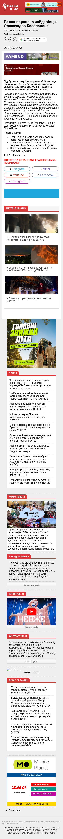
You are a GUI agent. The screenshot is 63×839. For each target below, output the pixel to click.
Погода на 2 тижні (31, 673)
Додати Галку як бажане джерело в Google (34, 39)
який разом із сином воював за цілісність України (28, 88)
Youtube (18, 175)
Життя (10, 830)
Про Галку (49, 833)
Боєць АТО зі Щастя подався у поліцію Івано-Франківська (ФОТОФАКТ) (32, 138)
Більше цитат (31, 662)
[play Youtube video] (31, 611)
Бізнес (55, 827)
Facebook (46, 175)
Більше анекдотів (32, 585)
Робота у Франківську (28, 830)
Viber (46, 169)
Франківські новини (26, 827)
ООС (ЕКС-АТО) (13, 48)
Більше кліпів (31, 627)
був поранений (42, 123)
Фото (46, 830)
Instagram (18, 181)
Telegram (18, 169)
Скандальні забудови (20, 833)
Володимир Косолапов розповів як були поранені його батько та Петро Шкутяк (32, 144)
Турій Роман (15, 31)
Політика (44, 827)
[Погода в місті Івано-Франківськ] (31, 669)
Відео (54, 830)
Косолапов (19, 155)
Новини (8, 827)
